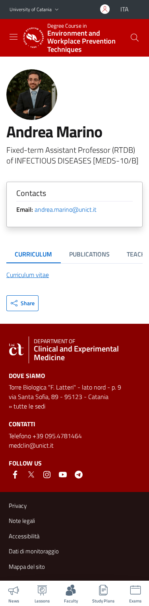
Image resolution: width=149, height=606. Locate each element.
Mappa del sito (27, 566)
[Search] (134, 37)
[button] (56, 10)
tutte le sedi (29, 406)
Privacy (18, 505)
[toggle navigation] (13, 37)
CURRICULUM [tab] (33, 254)
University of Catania (31, 9)
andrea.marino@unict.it (66, 209)
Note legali (22, 520)
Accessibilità (24, 536)
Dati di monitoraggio (34, 551)
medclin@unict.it (31, 445)
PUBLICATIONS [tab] (89, 254)
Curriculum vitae (27, 274)
